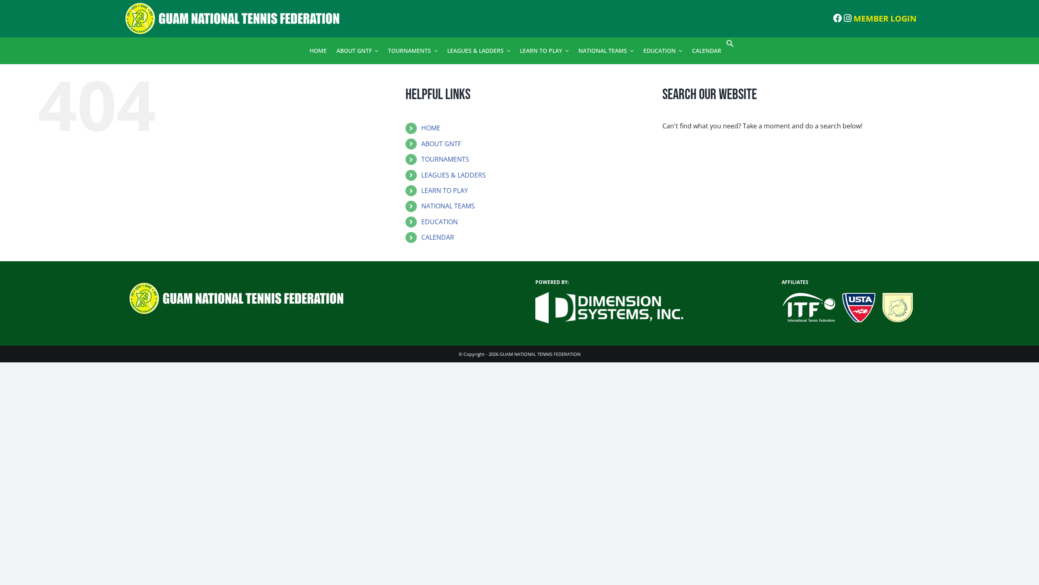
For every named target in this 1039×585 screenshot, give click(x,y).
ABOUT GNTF (441, 143)
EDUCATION (439, 221)
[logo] (239, 5)
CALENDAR (437, 237)
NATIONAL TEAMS (448, 206)
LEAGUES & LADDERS (453, 175)
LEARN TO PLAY (444, 190)
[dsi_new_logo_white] (609, 295)
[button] (730, 45)
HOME (430, 128)
